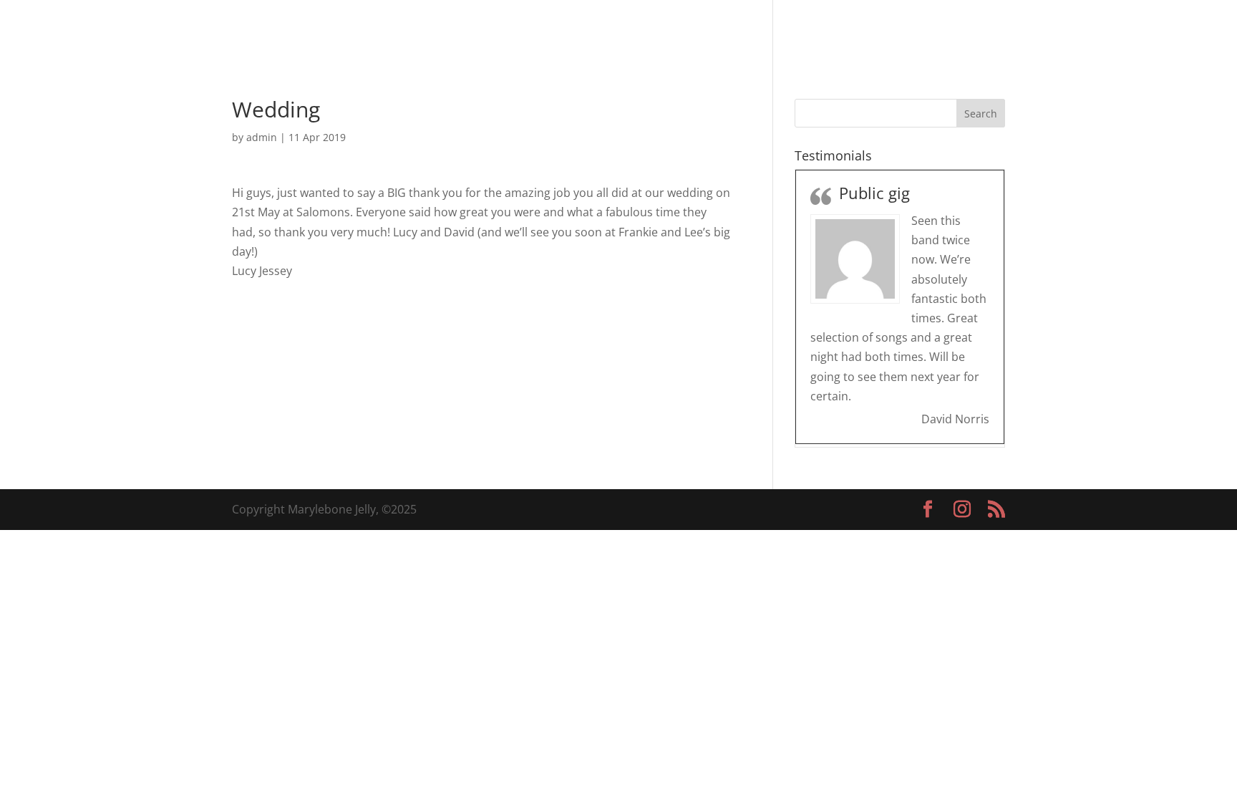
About (693, 30)
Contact (953, 30)
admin (261, 137)
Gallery (749, 30)
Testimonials (826, 30)
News (897, 30)
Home (640, 30)
